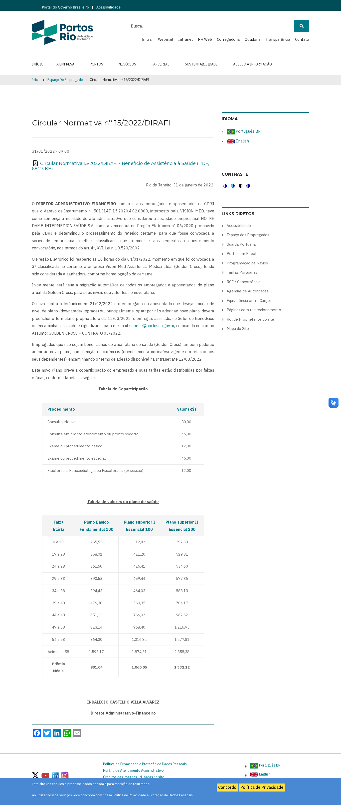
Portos (96, 64)
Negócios (127, 64)
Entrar (147, 39)
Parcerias (161, 64)
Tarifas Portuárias (242, 272)
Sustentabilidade (201, 64)
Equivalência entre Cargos (249, 300)
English (242, 140)
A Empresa (65, 64)
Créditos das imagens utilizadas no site (133, 777)
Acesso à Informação (252, 64)
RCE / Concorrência (243, 281)
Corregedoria (228, 39)
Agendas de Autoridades (247, 291)
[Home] (62, 32)
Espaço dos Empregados (248, 234)
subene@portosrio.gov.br (151, 325)
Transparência (277, 39)
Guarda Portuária (241, 244)
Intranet (185, 39)
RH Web (205, 39)
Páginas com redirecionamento (254, 309)
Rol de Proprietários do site (250, 319)
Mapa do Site (238, 328)
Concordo (227, 787)
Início (37, 64)
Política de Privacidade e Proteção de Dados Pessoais (145, 764)
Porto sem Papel (241, 253)
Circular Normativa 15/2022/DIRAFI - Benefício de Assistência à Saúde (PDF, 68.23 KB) (120, 166)
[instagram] (55, 775)
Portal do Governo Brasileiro (65, 7)
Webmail (165, 39)
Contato (302, 39)
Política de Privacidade (262, 787)
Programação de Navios (247, 263)
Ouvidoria (252, 39)
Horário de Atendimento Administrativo (133, 770)
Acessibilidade (108, 7)
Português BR (248, 131)
